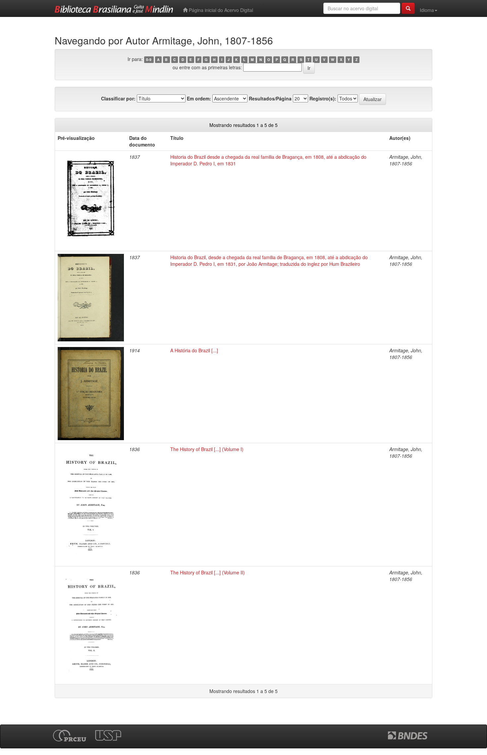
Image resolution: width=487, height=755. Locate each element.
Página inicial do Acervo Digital (220, 10)
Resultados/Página (270, 98)
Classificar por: (118, 98)
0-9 (148, 59)
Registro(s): (322, 98)
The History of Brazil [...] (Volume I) (207, 449)
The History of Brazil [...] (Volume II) (207, 572)
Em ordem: (199, 98)
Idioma (427, 10)
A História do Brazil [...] (194, 350)
